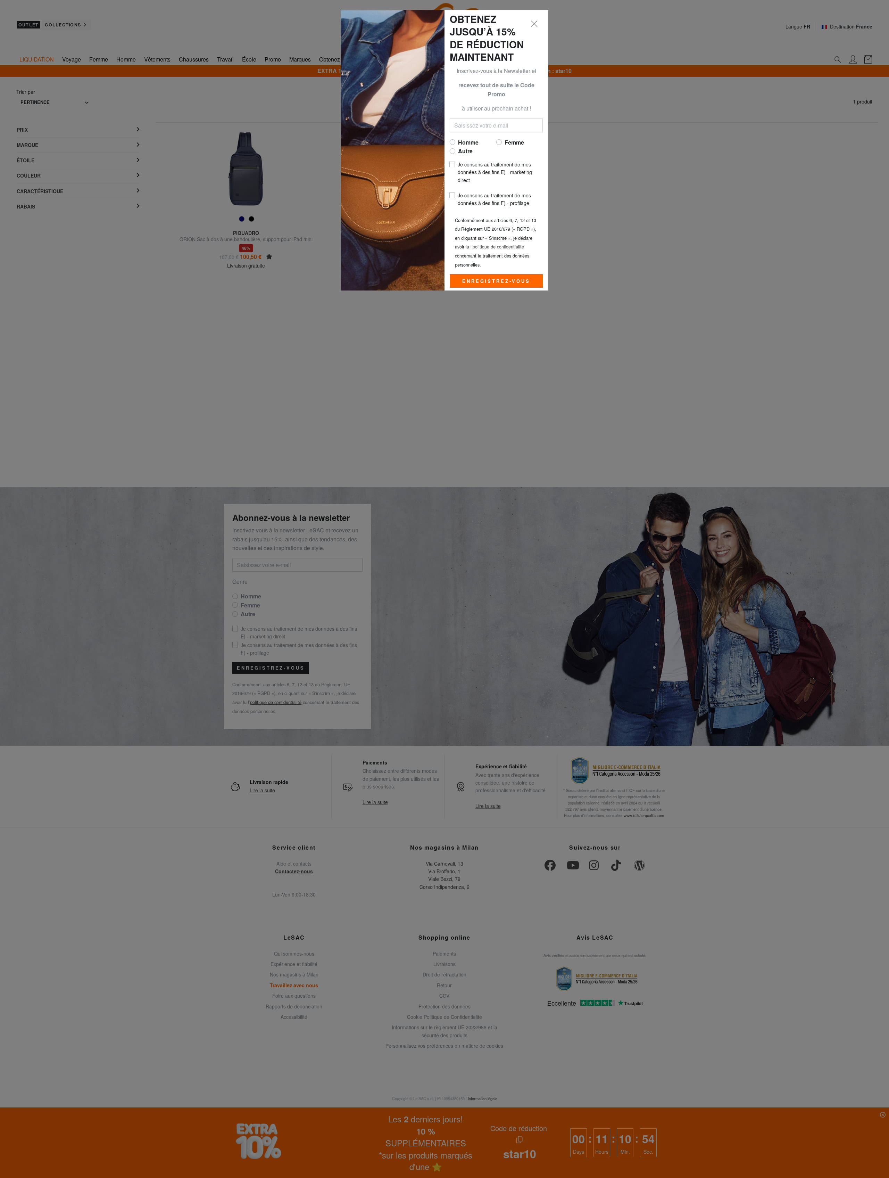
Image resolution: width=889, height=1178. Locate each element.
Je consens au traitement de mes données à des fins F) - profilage (494, 199)
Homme (468, 142)
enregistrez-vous (496, 281)
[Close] (534, 24)
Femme (514, 142)
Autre (465, 151)
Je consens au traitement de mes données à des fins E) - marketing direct (495, 172)
